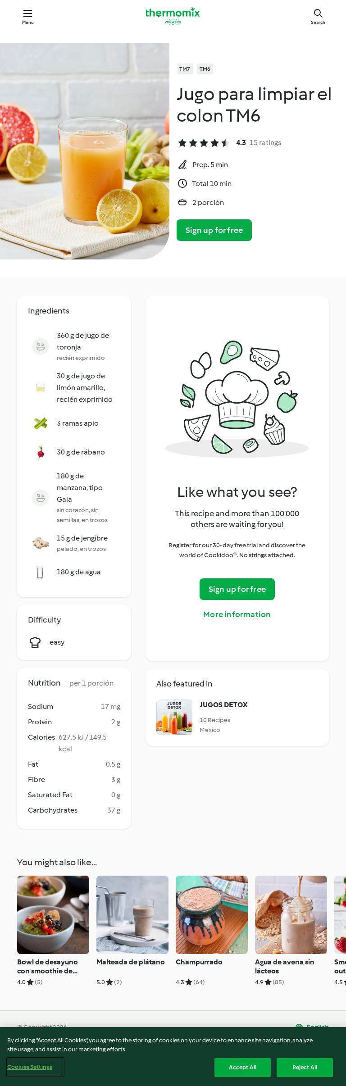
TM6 (205, 69)
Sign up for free (214, 230)
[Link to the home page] (173, 16)
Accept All (242, 1067)
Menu (28, 22)
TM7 (185, 69)
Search (318, 22)
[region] (173, 1056)
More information (237, 614)
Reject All (304, 1067)
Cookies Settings (29, 1066)
